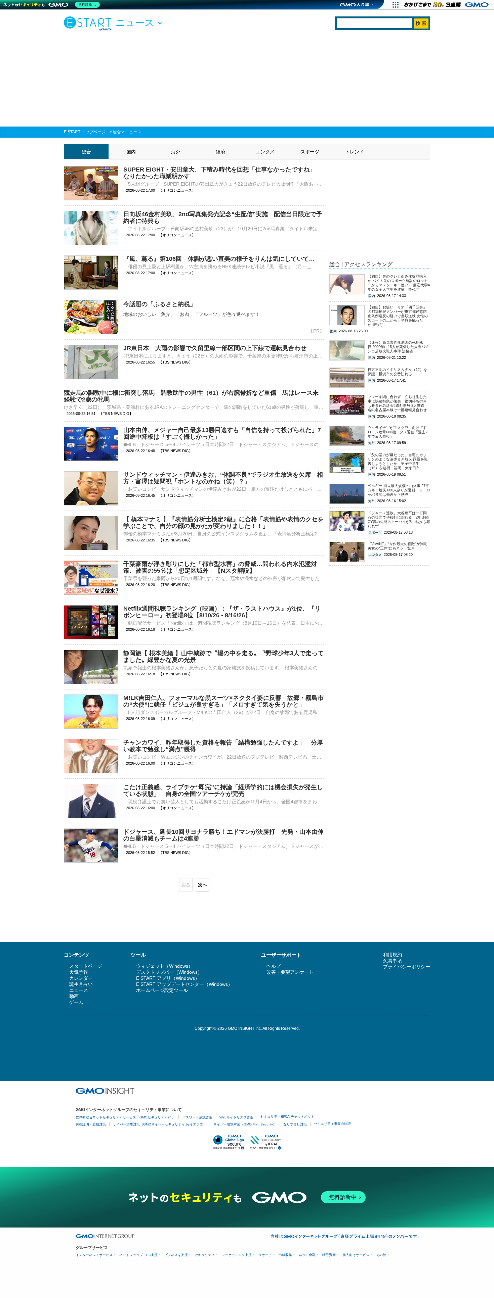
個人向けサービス (355, 1255)
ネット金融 (307, 1255)
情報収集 (285, 1255)
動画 (74, 996)
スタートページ (85, 966)
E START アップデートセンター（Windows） (184, 984)
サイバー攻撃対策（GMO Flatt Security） (244, 1124)
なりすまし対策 (295, 1124)
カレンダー (81, 978)
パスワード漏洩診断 (197, 1117)
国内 (131, 151)
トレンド (354, 151)
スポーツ (309, 151)
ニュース (133, 132)
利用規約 (392, 954)
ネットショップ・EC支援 (138, 1255)
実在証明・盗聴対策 (91, 1124)
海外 (175, 151)
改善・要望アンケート (290, 972)
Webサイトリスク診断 (236, 1117)
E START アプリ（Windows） (168, 978)
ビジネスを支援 (176, 1255)
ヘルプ (273, 966)
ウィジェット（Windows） (164, 966)
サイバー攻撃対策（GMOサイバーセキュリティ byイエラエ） (159, 1124)
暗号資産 (329, 1255)
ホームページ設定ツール (162, 990)
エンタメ (265, 151)
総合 (117, 132)
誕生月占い (81, 984)
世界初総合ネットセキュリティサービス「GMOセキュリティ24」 (125, 1117)
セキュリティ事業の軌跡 (332, 1123)
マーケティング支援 (236, 1255)
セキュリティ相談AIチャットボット (287, 1116)
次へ (202, 884)
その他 (381, 1255)
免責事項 (392, 960)
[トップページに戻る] (89, 23)
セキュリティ (205, 1255)
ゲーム (76, 1002)
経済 (220, 151)
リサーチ (265, 1255)
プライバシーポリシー (406, 966)
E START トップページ (85, 132)
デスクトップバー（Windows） (169, 972)
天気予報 (78, 972)
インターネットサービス (94, 1255)
